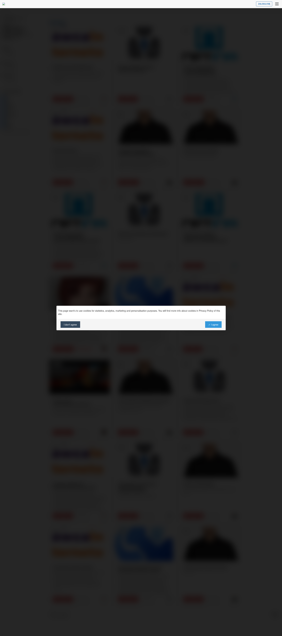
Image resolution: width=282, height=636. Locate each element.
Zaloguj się (264, 4)
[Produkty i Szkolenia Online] (3, 4)
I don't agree (70, 324)
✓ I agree (213, 324)
